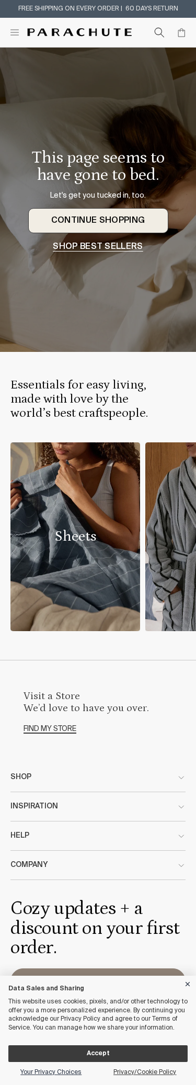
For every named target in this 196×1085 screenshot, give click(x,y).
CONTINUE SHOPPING (98, 220)
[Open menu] (14, 32)
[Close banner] (188, 982)
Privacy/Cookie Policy (144, 1072)
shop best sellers (98, 247)
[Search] (159, 32)
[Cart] (181, 32)
